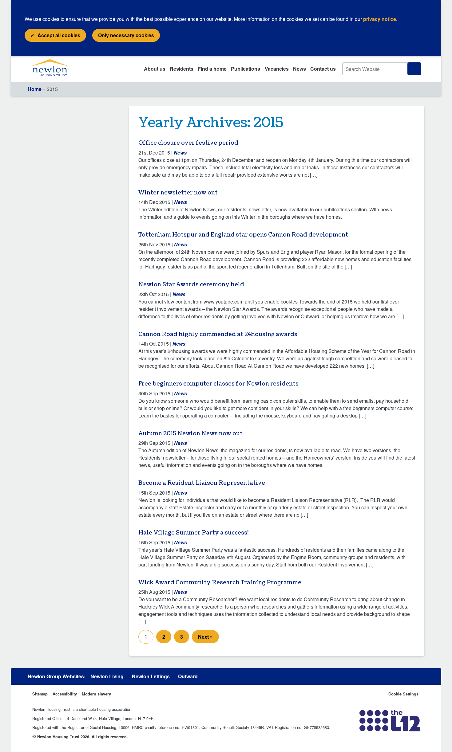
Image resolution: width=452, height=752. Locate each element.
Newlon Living (107, 676)
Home (35, 88)
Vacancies (277, 68)
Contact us (323, 68)
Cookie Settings (404, 694)
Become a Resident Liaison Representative (201, 483)
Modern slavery (96, 694)
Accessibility (65, 694)
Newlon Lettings (151, 676)
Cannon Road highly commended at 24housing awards (217, 334)
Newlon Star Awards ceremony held (191, 284)
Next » (205, 636)
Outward (188, 676)
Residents (181, 68)
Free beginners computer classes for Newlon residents (218, 384)
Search (414, 68)
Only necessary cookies (126, 35)
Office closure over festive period (188, 143)
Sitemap (40, 694)
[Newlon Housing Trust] (57, 69)
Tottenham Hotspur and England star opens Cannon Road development (243, 235)
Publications (245, 68)
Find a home (212, 68)
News (299, 68)
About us (154, 68)
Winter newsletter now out (178, 193)
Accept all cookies (59, 35)
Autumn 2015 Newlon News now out (190, 433)
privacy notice (379, 18)
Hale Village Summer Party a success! (193, 533)
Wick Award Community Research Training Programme (219, 582)
